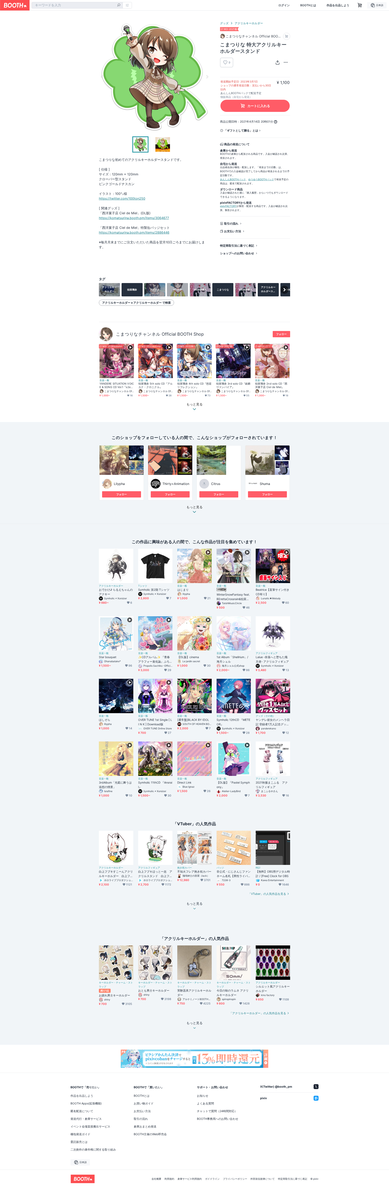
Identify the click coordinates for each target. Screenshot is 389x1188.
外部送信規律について (262, 1179)
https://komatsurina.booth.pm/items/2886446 (134, 232)
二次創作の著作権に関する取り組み (93, 1149)
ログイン (284, 5)
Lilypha (119, 484)
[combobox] (77, 5)
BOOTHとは (308, 5)
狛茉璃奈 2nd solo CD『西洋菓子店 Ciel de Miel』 (271, 385)
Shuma (265, 484)
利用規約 (169, 1179)
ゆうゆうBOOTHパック (261, 179)
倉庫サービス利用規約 (189, 1179)
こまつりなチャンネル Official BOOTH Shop (160, 334)
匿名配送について (82, 1111)
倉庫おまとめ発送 (145, 1126)
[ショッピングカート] (360, 5)
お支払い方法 (232, 231)
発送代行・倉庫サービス (86, 1118)
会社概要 (156, 1179)
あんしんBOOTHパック (233, 179)
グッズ (224, 23)
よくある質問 (205, 1103)
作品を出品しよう (338, 5)
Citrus (215, 484)
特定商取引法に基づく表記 (237, 245)
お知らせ (202, 1095)
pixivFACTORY (228, 206)
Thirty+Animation (175, 484)
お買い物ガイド (144, 1103)
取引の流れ (231, 223)
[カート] (286, 36)
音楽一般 (104, 380)
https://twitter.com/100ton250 (122, 198)
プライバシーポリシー (235, 1179)
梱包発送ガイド (80, 1134)
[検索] (118, 5)
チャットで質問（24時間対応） (217, 1111)
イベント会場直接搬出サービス (90, 1126)
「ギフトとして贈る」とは (241, 130)
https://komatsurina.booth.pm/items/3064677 (134, 218)
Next (207, 76)
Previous (102, 76)
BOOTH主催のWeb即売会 (150, 1134)
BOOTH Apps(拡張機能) (86, 1103)
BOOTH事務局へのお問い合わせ (217, 1118)
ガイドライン (212, 1179)
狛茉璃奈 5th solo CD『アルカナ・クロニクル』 (155, 385)
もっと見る (194, 507)
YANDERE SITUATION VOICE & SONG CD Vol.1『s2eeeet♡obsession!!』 (116, 385)
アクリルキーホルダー (249, 23)
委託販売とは (79, 1141)
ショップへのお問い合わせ (237, 253)
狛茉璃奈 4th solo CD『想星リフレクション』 (194, 385)
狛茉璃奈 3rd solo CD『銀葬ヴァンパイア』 (233, 385)
